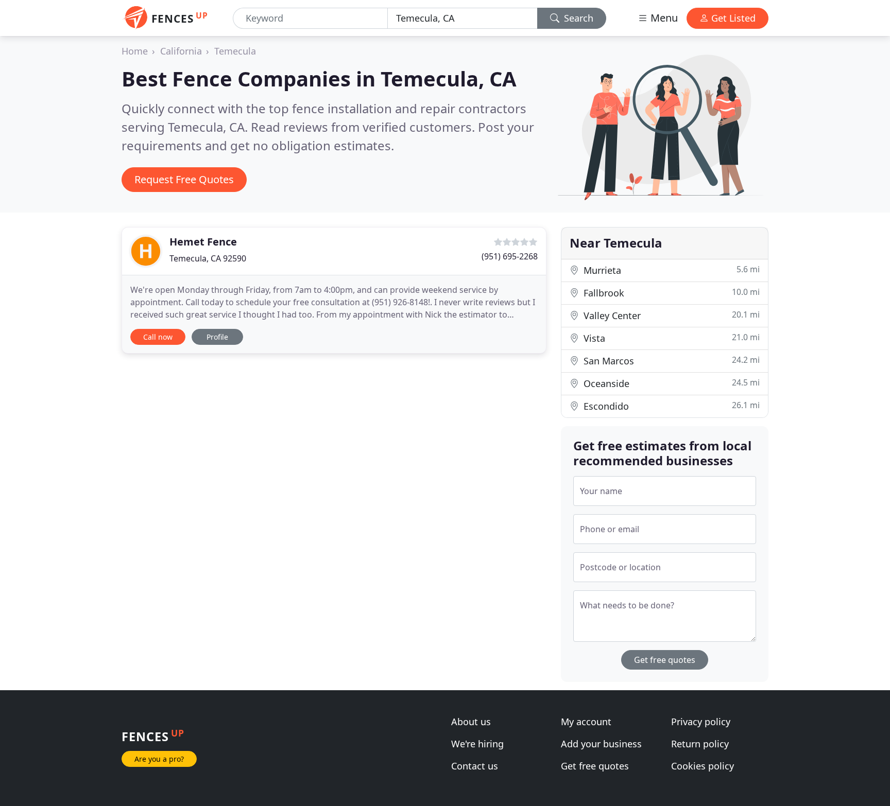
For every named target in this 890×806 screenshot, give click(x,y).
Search (577, 18)
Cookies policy (702, 766)
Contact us (474, 766)
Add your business (601, 744)
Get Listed (732, 18)
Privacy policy (700, 721)
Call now (158, 337)
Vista (670, 337)
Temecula (235, 51)
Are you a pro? (159, 759)
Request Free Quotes (184, 179)
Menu (663, 18)
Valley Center (670, 315)
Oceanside (670, 383)
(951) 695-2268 (510, 256)
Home (135, 51)
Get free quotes (664, 659)
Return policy (700, 744)
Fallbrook (670, 292)
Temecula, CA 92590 (207, 258)
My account (586, 721)
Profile (217, 337)
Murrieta (670, 270)
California (181, 51)
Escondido (670, 405)
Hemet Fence (203, 242)
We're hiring (477, 744)
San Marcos (670, 360)
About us (471, 721)
